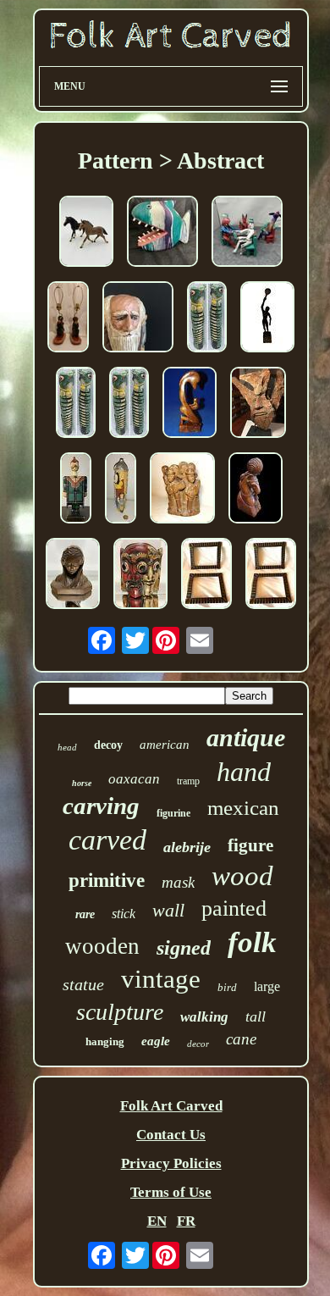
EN (157, 1221)
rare (85, 914)
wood (242, 876)
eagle (155, 1041)
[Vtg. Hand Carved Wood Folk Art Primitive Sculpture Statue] (73, 575)
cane (241, 1039)
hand (244, 771)
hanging (104, 1041)
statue (83, 984)
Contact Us (171, 1135)
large (267, 986)
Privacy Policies (171, 1163)
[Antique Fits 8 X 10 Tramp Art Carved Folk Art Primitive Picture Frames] (206, 575)
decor (198, 1043)
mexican (243, 807)
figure (250, 845)
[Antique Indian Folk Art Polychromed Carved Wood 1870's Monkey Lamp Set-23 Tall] (68, 319)
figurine (173, 813)
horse (81, 783)
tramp (188, 781)
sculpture (119, 1012)
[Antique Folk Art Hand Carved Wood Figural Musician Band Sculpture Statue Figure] (182, 490)
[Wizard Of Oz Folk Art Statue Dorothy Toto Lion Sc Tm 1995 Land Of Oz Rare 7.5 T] (120, 490)
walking (204, 1017)
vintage (161, 979)
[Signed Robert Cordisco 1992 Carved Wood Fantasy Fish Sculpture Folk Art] (162, 233)
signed (184, 948)
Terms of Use (171, 1192)
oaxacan (134, 779)
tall (255, 1016)
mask (178, 882)
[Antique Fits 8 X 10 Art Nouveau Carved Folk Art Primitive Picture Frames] (270, 575)
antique (245, 737)
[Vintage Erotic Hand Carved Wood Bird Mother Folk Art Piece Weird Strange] (189, 404)
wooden (102, 946)
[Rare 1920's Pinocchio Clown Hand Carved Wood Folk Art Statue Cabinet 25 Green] (75, 490)
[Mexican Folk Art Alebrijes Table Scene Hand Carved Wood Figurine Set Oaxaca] (247, 233)
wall (168, 910)
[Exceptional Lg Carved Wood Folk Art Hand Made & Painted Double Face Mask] (140, 575)
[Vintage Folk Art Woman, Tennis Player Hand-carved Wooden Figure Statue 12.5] (267, 319)
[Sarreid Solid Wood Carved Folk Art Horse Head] (255, 490)
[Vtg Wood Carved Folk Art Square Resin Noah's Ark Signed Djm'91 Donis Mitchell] (138, 319)
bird (227, 987)
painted (234, 908)
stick (123, 913)
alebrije (187, 847)
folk (252, 942)
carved (107, 840)
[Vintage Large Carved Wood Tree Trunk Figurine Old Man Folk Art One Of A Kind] (258, 404)
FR (186, 1221)
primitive (107, 880)
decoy (108, 745)
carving (101, 805)
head (67, 747)
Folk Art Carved (171, 1106)
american (165, 744)
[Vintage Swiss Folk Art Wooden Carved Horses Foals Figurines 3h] (86, 233)
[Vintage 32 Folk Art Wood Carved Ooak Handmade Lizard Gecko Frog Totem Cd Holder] (207, 319)
